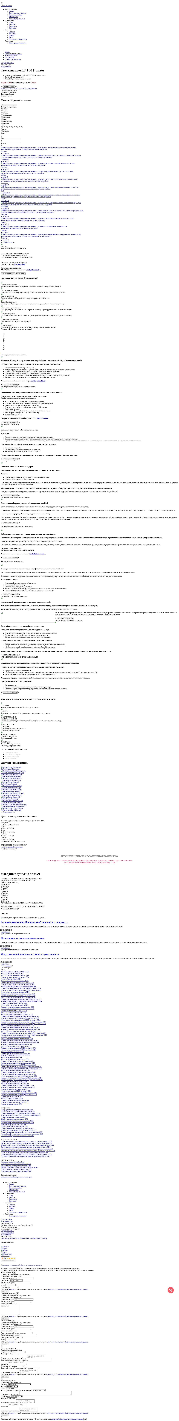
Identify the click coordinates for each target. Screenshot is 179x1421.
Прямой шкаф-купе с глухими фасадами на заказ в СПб (20, 1113)
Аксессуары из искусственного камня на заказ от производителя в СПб (26, 1143)
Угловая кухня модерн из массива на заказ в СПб (18, 1074)
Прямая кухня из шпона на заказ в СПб (15, 1100)
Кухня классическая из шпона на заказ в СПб (17, 1039)
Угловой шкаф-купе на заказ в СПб (13, 1124)
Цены (11, 37)
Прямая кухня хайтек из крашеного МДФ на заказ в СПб (21, 988)
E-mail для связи (6, 1304)
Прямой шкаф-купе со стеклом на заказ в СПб (17, 1121)
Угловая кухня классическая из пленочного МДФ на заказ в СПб (24, 1035)
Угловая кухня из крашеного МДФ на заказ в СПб (18, 1050)
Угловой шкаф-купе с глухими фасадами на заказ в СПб (20, 1115)
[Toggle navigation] (1, 2)
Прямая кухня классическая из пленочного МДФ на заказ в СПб (23, 1033)
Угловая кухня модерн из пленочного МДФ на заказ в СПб (22, 1080)
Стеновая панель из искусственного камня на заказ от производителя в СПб (28, 1151)
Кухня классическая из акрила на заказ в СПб (17, 1014)
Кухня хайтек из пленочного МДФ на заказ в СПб (18, 998)
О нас (11, 22)
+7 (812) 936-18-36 (7, 1233)
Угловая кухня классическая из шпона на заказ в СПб (20, 1042)
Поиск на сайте (6, 6)
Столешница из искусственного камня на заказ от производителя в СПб (26, 1141)
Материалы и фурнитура (18, 39)
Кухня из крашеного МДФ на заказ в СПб (15, 1046)
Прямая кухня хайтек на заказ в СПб (14, 1003)
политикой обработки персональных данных (67, 1419)
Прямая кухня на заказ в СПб (11, 1096)
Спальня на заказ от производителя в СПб (16, 1171)
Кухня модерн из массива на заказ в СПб (15, 1070)
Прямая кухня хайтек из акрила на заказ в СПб (17, 983)
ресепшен (6, 117)
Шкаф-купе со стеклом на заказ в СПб (14, 1119)
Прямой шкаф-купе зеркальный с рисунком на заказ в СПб (21, 1132)
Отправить (5, 1291)
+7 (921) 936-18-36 (32, 270)
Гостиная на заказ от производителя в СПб (16, 1164)
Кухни (11, 11)
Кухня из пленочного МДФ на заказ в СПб (16, 1091)
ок (85, 1419)
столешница (7, 121)
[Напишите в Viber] (40, 270)
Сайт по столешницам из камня (35, 1238)
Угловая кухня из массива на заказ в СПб (15, 1055)
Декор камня (5, 1366)
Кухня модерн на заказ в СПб (11, 1057)
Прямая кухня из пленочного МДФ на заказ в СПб (19, 1093)
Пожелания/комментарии (10, 1372)
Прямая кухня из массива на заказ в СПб (15, 1054)
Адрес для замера (7, 1333)
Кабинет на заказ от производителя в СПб (16, 1166)
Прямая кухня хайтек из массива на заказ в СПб (18, 994)
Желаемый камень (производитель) (13, 1368)
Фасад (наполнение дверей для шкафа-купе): (16, 1390)
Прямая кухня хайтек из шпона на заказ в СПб (17, 1007)
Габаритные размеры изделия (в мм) (13, 1358)
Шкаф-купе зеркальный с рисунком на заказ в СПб (19, 1130)
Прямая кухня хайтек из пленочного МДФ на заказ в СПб (21, 999)
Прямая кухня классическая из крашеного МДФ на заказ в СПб (23, 1022)
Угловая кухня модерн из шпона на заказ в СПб (17, 1087)
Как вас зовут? (6, 1282)
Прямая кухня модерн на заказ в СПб (14, 1082)
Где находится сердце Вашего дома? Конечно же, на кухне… (34, 922)
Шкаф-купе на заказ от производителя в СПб (17, 1110)
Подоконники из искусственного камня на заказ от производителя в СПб (27, 1149)
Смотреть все (8, 812)
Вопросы (12, 33)
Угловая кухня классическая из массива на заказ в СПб (20, 1029)
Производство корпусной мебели (12, 1162)
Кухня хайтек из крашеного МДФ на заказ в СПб (18, 986)
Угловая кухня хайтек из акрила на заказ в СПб (17, 984)
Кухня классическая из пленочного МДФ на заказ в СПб (21, 1031)
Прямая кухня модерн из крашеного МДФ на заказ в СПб (21, 1067)
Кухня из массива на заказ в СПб (12, 1052)
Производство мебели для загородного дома (16, 1177)
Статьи (11, 35)
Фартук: (4, 1398)
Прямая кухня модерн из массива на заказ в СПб (18, 1072)
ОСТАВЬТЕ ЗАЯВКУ (10, 384)
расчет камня (20, 273)
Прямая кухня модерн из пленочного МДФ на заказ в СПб (21, 1078)
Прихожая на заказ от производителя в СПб (16, 1169)
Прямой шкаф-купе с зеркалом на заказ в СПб (17, 1128)
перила (5, 113)
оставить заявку (9, 86)
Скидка (6, 131)
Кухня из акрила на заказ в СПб (12, 973)
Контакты (12, 28)
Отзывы (12, 32)
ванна (5, 111)
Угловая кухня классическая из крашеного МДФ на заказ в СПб (23, 1024)
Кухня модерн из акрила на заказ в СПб (15, 1059)
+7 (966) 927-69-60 (41, 418)
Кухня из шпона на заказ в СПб (12, 1098)
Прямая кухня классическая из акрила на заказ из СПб (20, 1016)
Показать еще (8, 242)
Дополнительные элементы (10, 1360)
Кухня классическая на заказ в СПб (13, 1012)
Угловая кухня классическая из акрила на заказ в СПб (20, 1018)
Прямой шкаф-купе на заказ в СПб (13, 1117)
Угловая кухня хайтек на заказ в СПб (14, 1011)
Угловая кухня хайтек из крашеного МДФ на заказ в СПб (21, 990)
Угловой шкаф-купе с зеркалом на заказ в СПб (17, 1136)
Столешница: (5, 1396)
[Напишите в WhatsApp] (44, 554)
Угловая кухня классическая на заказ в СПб (16, 1044)
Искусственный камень (17, 13)
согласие (11, 1289)
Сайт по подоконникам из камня (12, 1238)
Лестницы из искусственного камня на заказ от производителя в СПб (25, 1147)
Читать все (7, 966)
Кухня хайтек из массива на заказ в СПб (15, 992)
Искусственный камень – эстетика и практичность (30, 954)
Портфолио (13, 26)
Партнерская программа (17, 43)
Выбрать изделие (7, 1335)
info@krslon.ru (19, 264)
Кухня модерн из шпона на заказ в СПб (15, 1083)
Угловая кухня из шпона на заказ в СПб (15, 1102)
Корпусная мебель (15, 15)
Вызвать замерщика (8, 273)
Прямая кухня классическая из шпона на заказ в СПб (19, 1040)
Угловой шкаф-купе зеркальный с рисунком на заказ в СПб (22, 1134)
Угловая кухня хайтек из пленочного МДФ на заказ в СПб (21, 1001)
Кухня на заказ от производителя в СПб (15, 971)
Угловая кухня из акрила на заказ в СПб (15, 977)
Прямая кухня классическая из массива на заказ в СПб (20, 1027)
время (3, 1285)
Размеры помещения (8, 1402)
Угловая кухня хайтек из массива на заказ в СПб (18, 996)
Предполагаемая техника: (10, 1394)
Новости (12, 24)
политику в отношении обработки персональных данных (67, 1289)
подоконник (7, 115)
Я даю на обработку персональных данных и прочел (45, 1289)
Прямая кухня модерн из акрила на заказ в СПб (17, 1061)
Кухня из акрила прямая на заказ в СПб (15, 975)
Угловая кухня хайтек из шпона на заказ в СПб (17, 1009)
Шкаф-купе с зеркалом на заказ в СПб (14, 1126)
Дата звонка (5, 1280)
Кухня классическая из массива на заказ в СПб (17, 1026)
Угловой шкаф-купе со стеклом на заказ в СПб (17, 1123)
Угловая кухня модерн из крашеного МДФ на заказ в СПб (21, 1068)
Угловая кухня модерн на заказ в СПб (14, 1089)
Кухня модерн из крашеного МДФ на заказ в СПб (18, 1065)
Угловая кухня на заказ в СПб (11, 1104)
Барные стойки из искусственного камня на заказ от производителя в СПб (27, 1145)
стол (5, 119)
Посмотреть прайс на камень (11, 847)
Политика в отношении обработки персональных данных (21, 1265)
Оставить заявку (9, 849)
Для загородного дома (17, 19)
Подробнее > (5, 932)
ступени (6, 123)
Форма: (3, 1354)
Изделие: (4, 1352)
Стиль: (3, 1388)
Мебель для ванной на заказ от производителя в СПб (19, 1167)
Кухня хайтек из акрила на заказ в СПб (14, 981)
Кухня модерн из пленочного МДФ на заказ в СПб (19, 1076)
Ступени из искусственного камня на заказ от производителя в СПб (25, 1156)
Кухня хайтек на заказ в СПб (11, 979)
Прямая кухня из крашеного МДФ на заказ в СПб (18, 1048)
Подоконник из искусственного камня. (23, 938)
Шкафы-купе (13, 17)
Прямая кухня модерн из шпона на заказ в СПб (17, 1085)
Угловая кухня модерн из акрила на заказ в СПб (18, 1063)
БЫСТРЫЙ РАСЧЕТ (10, 909)
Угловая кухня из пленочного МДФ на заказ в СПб (19, 1095)
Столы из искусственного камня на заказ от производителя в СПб (24, 1152)
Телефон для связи (7, 1278)
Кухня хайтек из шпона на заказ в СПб (14, 1005)
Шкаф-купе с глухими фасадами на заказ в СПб (17, 1111)
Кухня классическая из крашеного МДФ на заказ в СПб (20, 1020)
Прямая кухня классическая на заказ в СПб (16, 1037)
